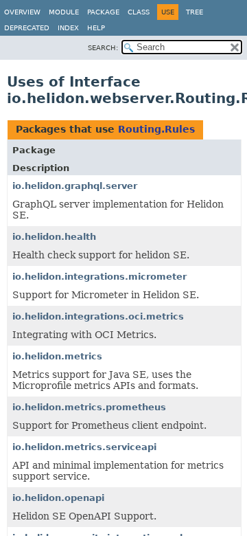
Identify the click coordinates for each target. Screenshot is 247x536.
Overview (22, 12)
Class (139, 12)
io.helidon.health (54, 237)
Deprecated (26, 28)
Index (68, 28)
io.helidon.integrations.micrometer (99, 276)
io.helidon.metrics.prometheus (89, 407)
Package (103, 12)
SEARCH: (103, 48)
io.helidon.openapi (58, 498)
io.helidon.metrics (57, 356)
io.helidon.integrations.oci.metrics (98, 316)
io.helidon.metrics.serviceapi (84, 447)
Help (96, 28)
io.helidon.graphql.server (74, 186)
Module (64, 12)
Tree (194, 12)
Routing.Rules (156, 129)
